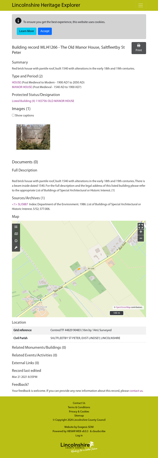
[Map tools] (16, 247)
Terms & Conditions (79, 407)
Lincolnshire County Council (89, 420)
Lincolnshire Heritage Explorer (46, 5)
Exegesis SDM (86, 427)
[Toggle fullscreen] (141, 226)
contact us (136, 391)
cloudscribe (98, 431)
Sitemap (79, 415)
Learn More (26, 31)
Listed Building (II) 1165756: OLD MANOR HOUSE (43, 101)
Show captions (24, 115)
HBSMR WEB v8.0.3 (78, 431)
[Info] (16, 241)
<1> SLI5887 (20, 204)
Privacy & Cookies (79, 411)
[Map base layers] (16, 234)
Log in (79, 435)
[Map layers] (16, 227)
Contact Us (79, 403)
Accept (44, 31)
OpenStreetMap (123, 307)
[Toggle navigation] (140, 5)
